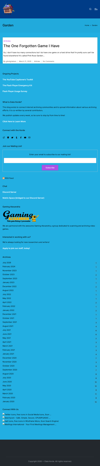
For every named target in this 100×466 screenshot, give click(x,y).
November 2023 (10, 270)
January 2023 (8, 282)
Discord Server (9, 192)
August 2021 (8, 326)
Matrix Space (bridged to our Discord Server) (23, 198)
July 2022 (7, 294)
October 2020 (8, 366)
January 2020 (8, 401)
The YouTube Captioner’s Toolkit (18, 79)
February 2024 (9, 266)
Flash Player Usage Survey (15, 91)
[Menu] (96, 9)
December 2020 (9, 358)
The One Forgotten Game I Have (31, 46)
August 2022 (8, 290)
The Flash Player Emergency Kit (17, 85)
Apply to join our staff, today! (16, 248)
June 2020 (7, 381)
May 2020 (7, 385)
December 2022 (9, 286)
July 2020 (7, 377)
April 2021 (7, 342)
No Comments (48, 61)
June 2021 (7, 334)
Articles (7, 41)
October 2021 (8, 318)
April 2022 (7, 302)
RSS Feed (9, 178)
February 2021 (9, 350)
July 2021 (7, 330)
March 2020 (8, 393)
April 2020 (7, 389)
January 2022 (8, 310)
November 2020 (9, 362)
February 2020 (9, 397)
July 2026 (7, 262)
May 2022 (7, 298)
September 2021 (10, 322)
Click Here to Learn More (14, 121)
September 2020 (10, 370)
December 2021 (9, 314)
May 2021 (7, 338)
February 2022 (9, 306)
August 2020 (8, 374)
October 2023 (9, 274)
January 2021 (8, 354)
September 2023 (10, 278)
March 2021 (8, 346)
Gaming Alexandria (42, 226)
